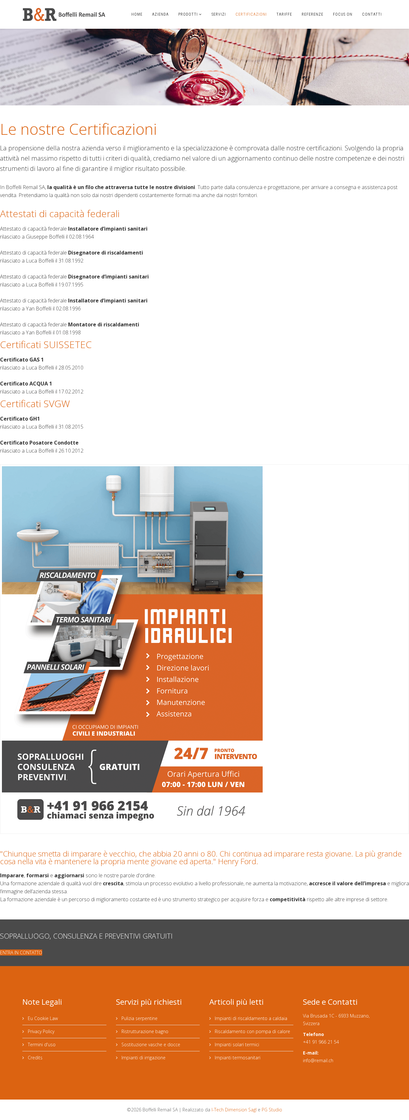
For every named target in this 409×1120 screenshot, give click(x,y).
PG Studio (272, 1110)
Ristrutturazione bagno (144, 1031)
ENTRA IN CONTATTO (21, 952)
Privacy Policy (40, 1031)
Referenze (312, 14)
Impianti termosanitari (236, 1058)
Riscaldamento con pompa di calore (251, 1031)
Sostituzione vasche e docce (150, 1044)
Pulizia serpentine (139, 1018)
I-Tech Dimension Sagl (234, 1110)
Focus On (342, 14)
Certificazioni (251, 14)
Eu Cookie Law (42, 1018)
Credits (34, 1058)
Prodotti (188, 14)
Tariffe (284, 14)
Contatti (372, 14)
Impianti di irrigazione (143, 1058)
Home (137, 14)
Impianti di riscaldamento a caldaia (250, 1018)
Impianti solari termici (236, 1044)
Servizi (219, 14)
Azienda (160, 14)
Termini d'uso (41, 1044)
